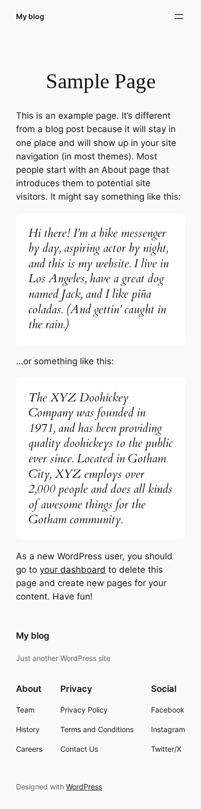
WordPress (84, 786)
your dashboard (73, 569)
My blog (30, 16)
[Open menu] (179, 16)
